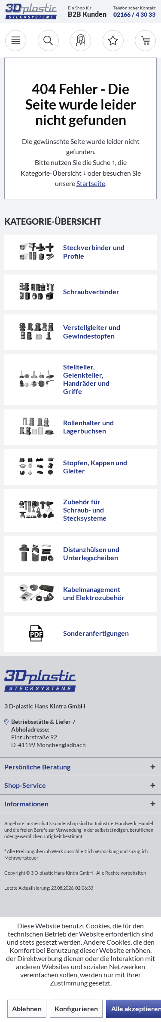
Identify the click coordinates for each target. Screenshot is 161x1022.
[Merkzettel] (113, 40)
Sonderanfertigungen (96, 633)
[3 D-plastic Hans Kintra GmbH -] (40, 689)
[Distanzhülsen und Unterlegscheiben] (36, 552)
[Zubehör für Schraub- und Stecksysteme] (36, 509)
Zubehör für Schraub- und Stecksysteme (84, 509)
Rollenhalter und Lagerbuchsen (88, 426)
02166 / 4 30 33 (134, 14)
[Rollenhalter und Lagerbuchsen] (36, 426)
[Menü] (15, 40)
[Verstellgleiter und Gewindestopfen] (36, 331)
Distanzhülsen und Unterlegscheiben (91, 553)
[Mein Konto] (80, 40)
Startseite (90, 183)
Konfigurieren (76, 1008)
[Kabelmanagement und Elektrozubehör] (36, 592)
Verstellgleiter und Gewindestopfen (91, 331)
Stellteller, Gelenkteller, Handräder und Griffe (86, 379)
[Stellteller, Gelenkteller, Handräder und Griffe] (36, 378)
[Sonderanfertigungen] (36, 632)
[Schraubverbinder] (36, 291)
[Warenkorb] (145, 40)
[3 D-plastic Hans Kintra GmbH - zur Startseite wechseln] (31, 11)
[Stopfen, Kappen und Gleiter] (36, 466)
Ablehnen (27, 1008)
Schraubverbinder (91, 291)
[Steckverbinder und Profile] (36, 251)
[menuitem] (80, 40)
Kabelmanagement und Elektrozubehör (94, 593)
